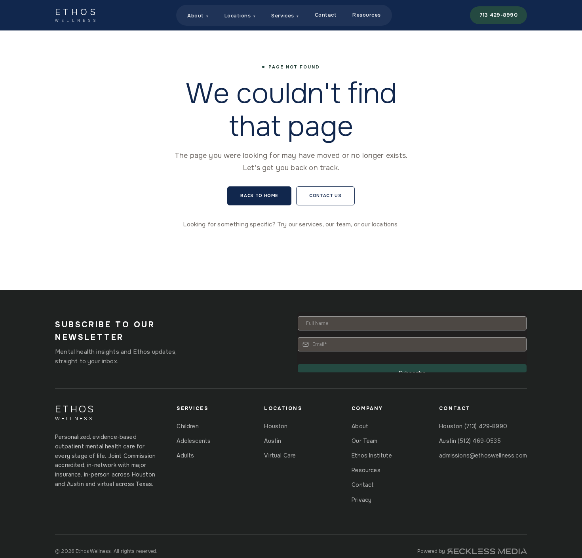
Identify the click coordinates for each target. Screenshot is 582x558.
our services (306, 224)
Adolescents (194, 440)
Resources (366, 14)
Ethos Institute (372, 455)
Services (285, 15)
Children (187, 426)
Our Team (364, 440)
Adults (185, 455)
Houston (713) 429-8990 (473, 426)
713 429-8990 (498, 14)
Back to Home (259, 195)
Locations (240, 15)
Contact (326, 14)
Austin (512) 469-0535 (470, 440)
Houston (275, 426)
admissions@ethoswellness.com (483, 455)
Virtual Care (280, 455)
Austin (272, 440)
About (198, 15)
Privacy (361, 499)
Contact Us (325, 195)
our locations (379, 224)
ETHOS (76, 15)
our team (338, 224)
